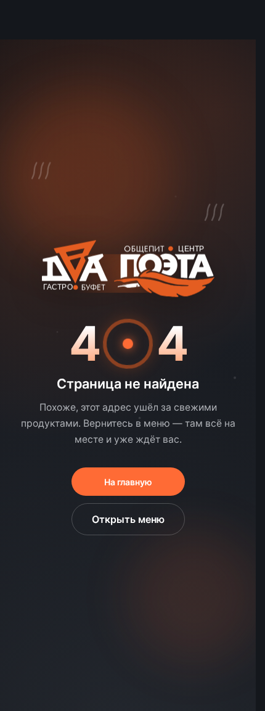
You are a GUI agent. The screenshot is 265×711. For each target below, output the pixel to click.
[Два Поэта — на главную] (128, 273)
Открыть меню (128, 519)
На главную (128, 482)
